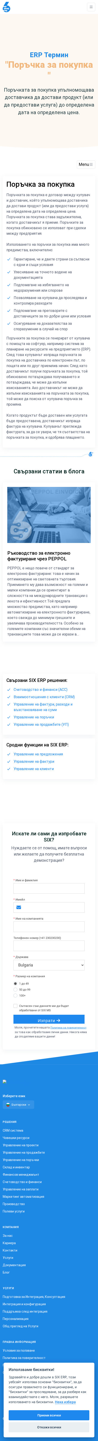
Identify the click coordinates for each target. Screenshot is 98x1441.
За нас (8, 1236)
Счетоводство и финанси (22, 1182)
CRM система (13, 1130)
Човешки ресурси (16, 1138)
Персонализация (15, 1319)
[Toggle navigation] (91, 7)
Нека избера (65, 1402)
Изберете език (14, 1096)
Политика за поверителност (68, 1027)
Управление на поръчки (34, 717)
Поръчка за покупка (40, 184)
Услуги (8, 1258)
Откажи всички (49, 1427)
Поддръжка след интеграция (25, 1311)
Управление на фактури (34, 761)
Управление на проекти (21, 1145)
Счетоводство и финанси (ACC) (40, 689)
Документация (14, 1265)
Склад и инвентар (16, 1167)
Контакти (10, 1250)
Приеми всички (49, 1415)
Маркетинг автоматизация (23, 1196)
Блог (6, 1272)
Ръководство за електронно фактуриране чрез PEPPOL (38, 556)
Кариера (9, 1243)
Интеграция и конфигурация (24, 1304)
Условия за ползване (19, 1350)
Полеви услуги (14, 1211)
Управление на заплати (21, 1189)
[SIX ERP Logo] (6, 7)
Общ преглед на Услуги (20, 1326)
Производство (14, 1204)
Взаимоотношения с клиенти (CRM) (44, 697)
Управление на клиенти (34, 769)
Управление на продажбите (24, 1152)
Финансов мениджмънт (21, 1174)
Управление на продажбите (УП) (41, 724)
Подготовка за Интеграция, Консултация (34, 1297)
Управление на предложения (38, 754)
